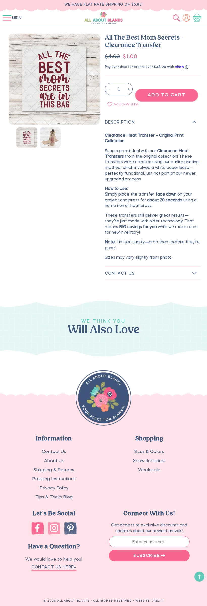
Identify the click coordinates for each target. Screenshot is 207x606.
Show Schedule (149, 460)
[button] (7, 18)
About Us (54, 460)
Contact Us (54, 451)
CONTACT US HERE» (53, 567)
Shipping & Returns (54, 470)
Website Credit (149, 600)
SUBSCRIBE (146, 555)
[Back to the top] (199, 577)
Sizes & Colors (149, 451)
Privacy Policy (54, 488)
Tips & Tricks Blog (54, 497)
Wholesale (149, 470)
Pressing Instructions (54, 479)
